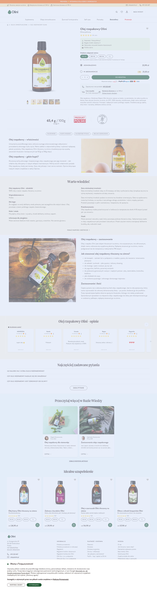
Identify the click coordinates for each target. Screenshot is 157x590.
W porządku (34, 585)
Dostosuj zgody (16, 585)
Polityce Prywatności (60, 579)
